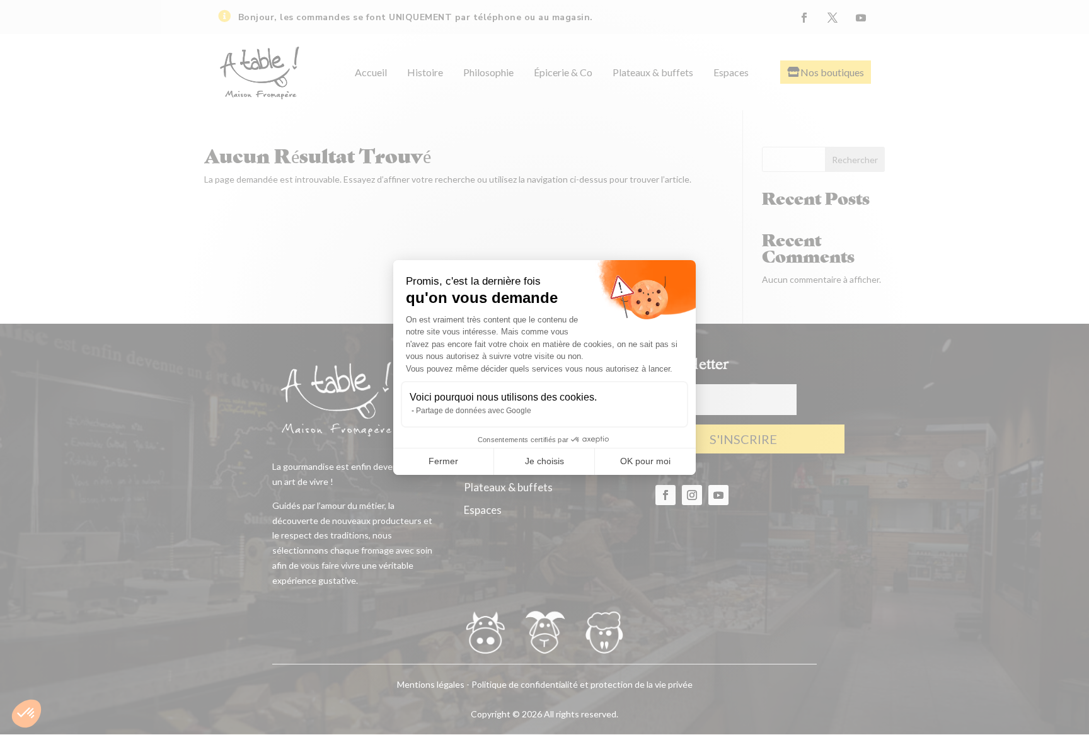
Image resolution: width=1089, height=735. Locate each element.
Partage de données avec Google (473, 410)
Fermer (443, 461)
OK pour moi (645, 461)
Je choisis (544, 461)
